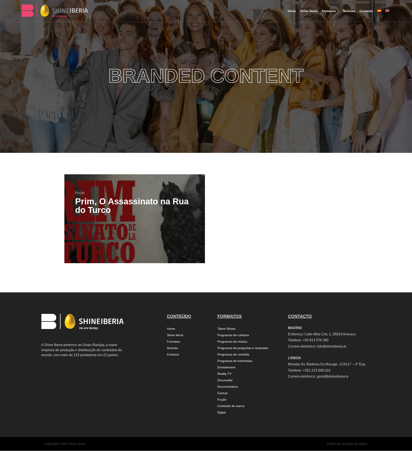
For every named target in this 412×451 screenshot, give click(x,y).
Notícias (172, 348)
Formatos (173, 341)
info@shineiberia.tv (331, 346)
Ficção (80, 192)
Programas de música (232, 341)
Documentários (227, 386)
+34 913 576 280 (316, 340)
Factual (222, 393)
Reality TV (224, 373)
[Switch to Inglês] (387, 14)
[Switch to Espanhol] (379, 14)
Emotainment (226, 367)
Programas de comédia (233, 354)
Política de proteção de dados (347, 443)
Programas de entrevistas (234, 361)
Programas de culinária (233, 335)
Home (171, 328)
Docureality (225, 380)
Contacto (173, 354)
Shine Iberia (175, 335)
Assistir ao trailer (177, 253)
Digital (221, 412)
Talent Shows (226, 328)
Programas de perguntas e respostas (242, 348)
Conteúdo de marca (230, 406)
